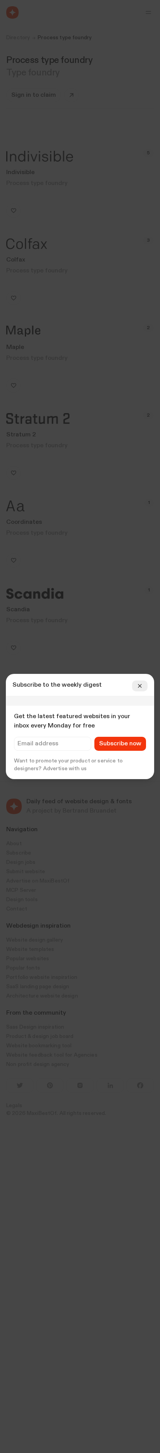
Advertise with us (65, 768)
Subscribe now (120, 744)
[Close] (140, 685)
